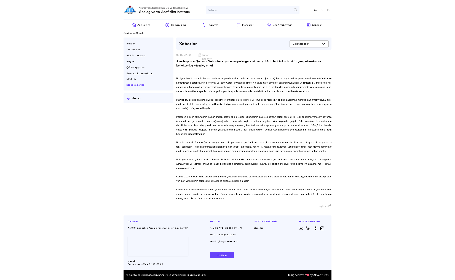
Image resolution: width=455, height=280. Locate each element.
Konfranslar (133, 49)
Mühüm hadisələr (136, 55)
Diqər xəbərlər (135, 84)
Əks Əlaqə (222, 255)
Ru (328, 10)
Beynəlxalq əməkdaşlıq (139, 73)
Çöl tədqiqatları (135, 67)
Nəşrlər (130, 61)
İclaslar (130, 43)
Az (315, 10)
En (322, 10)
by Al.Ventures (319, 275)
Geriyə (136, 98)
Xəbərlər (258, 227)
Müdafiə (131, 79)
